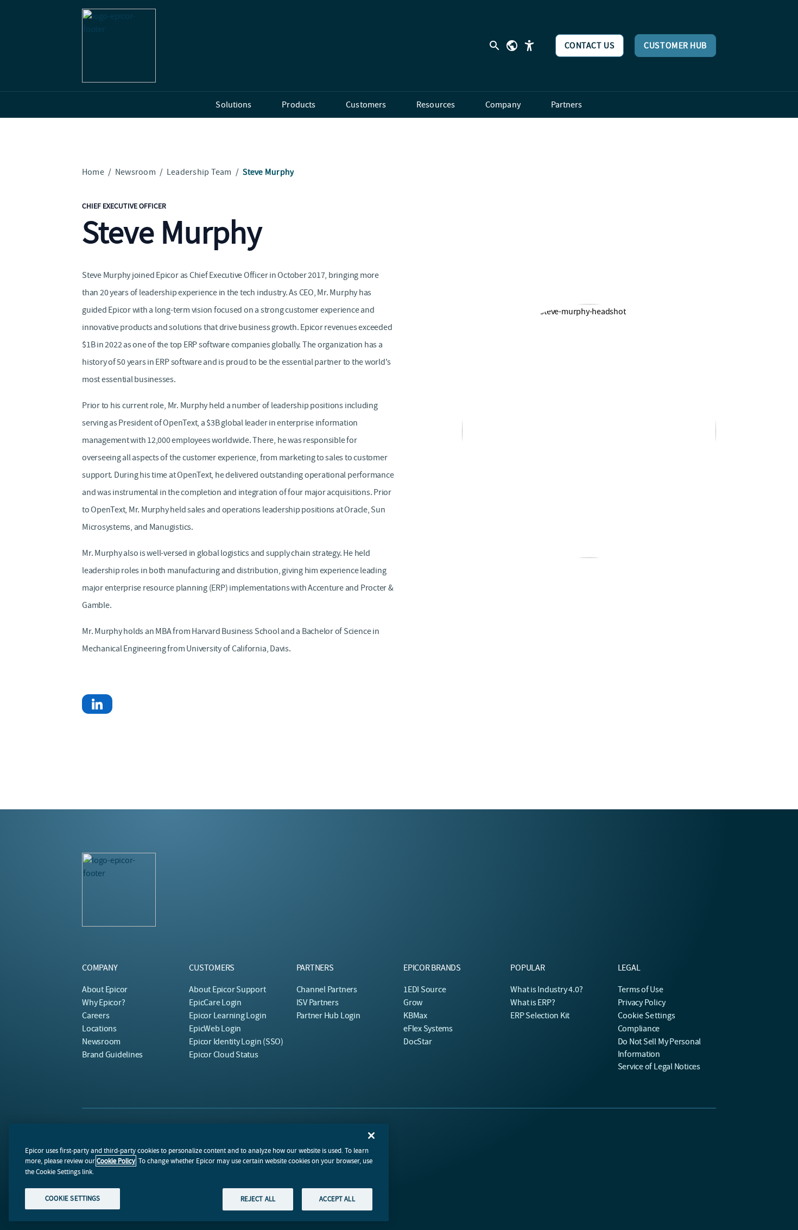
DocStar (417, 1041)
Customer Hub (675, 45)
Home (93, 172)
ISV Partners (317, 1002)
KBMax (415, 1015)
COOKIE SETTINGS (72, 1198)
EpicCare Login (215, 1002)
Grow (412, 1002)
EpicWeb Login (215, 1028)
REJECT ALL (257, 1198)
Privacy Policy (642, 1002)
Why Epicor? (103, 1002)
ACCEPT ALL (336, 1198)
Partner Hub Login (328, 1015)
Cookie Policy (116, 1160)
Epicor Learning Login (227, 1015)
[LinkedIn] (97, 704)
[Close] (371, 1135)
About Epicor (105, 989)
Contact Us (590, 45)
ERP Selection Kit (539, 1015)
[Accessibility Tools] (529, 45)
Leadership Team (199, 172)
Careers (95, 1015)
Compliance (639, 1028)
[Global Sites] (512, 45)
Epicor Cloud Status (223, 1054)
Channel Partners (326, 989)
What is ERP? (532, 1002)
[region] (199, 1172)
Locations (99, 1028)
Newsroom (135, 172)
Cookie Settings (647, 1015)
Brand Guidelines (112, 1054)
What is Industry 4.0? (546, 989)
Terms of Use (640, 989)
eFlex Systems (428, 1028)
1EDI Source (424, 989)
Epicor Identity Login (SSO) (236, 1041)
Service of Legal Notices (659, 1066)
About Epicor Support (227, 989)
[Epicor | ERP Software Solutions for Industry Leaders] (119, 46)
